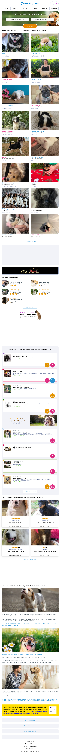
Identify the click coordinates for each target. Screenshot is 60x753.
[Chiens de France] (30, 3)
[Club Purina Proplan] (30, 271)
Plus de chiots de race (30, 241)
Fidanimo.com (30, 748)
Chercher (30, 26)
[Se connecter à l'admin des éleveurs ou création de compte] (57, 3)
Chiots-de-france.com (30, 741)
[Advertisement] (30, 255)
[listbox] (52, 19)
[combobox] (17, 19)
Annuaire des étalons (30, 731)
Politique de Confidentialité (30, 746)
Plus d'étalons (30, 307)
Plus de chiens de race (30, 559)
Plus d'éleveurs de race (30, 491)
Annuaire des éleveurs (30, 725)
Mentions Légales (30, 744)
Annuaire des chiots (30, 720)
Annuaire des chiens (30, 737)
